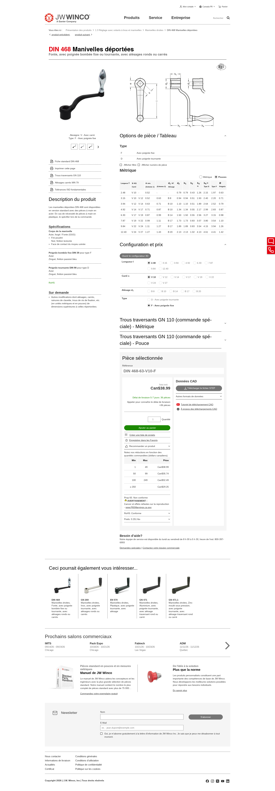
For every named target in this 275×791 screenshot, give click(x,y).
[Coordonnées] (271, 250)
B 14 (175, 291)
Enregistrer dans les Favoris (143, 440)
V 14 (176, 277)
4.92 (188, 263)
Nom (102, 712)
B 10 (164, 291)
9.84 (153, 268)
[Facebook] (207, 781)
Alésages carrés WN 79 (67, 182)
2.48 (153, 263)
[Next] (98, 146)
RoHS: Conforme (132, 513)
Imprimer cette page (65, 168)
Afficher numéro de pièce (154, 165)
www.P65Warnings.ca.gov (139, 507)
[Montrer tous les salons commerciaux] (227, 645)
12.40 (165, 268)
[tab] (74, 146)
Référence (127, 365)
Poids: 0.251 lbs (132, 519)
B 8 (153, 291)
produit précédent (60, 34)
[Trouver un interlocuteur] (271, 241)
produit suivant (82, 34)
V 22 (211, 277)
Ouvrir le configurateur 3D (135, 256)
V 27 (165, 283)
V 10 (153, 277)
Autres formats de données (189, 396)
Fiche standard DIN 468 (67, 161)
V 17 (188, 277)
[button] (188, 7)
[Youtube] (223, 781)
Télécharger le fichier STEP (201, 388)
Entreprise (180, 17)
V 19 (200, 277)
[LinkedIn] (228, 781)
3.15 (165, 263)
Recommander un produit (142, 446)
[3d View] (221, 67)
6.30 (199, 263)
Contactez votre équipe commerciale (161, 548)
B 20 (198, 291)
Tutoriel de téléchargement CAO (197, 404)
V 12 (165, 277)
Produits (132, 17)
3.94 (176, 263)
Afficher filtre (130, 165)
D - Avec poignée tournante (165, 299)
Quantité (166, 419)
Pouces (222, 177)
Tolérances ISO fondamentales (70, 189)
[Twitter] (217, 781)
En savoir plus (180, 690)
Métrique (207, 177)
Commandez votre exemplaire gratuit (99, 693)
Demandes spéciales (130, 548)
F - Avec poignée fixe (162, 305)
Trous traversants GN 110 (68, 175)
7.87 (210, 263)
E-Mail (103, 722)
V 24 (153, 283)
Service (155, 17)
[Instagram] (212, 781)
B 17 (187, 291)
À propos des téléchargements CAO (199, 409)
